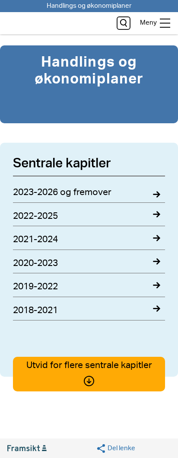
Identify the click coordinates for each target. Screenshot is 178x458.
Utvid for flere (89, 365)
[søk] (123, 23)
